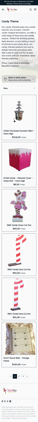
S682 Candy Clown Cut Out (19, 225)
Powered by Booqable (19, 418)
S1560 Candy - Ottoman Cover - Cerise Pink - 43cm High (18, 179)
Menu (5, 88)
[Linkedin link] (10, 401)
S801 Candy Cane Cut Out (19, 314)
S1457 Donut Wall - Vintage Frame (16, 359)
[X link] (7, 401)
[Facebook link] (2, 401)
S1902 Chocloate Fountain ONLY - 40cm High (19, 132)
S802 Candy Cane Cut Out (19, 269)
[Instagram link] (5, 401)
